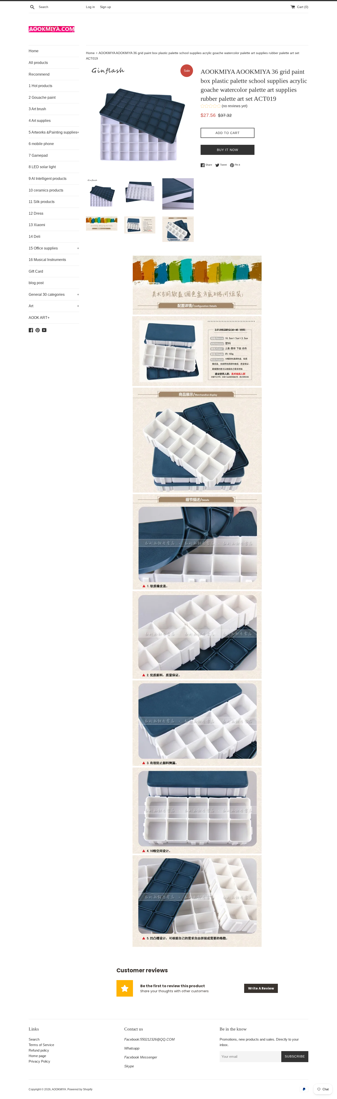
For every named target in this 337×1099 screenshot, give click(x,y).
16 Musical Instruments (47, 260)
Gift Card (36, 271)
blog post (36, 283)
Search (34, 1039)
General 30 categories (54, 294)
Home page (37, 1056)
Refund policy (39, 1050)
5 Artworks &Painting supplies (54, 132)
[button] (224, 106)
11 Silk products (42, 202)
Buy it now (227, 150)
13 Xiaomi (37, 225)
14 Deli (34, 236)
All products (38, 63)
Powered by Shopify (79, 1089)
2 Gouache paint (42, 97)
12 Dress (36, 213)
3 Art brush (37, 109)
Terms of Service (41, 1045)
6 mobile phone (41, 144)
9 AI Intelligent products (47, 179)
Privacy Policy (39, 1061)
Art (54, 306)
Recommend (39, 74)
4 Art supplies (40, 121)
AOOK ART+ (39, 318)
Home (34, 51)
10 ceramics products (46, 190)
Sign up (105, 7)
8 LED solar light (42, 167)
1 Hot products (40, 86)
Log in (90, 7)
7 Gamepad (38, 155)
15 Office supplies (54, 248)
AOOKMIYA (59, 1089)
